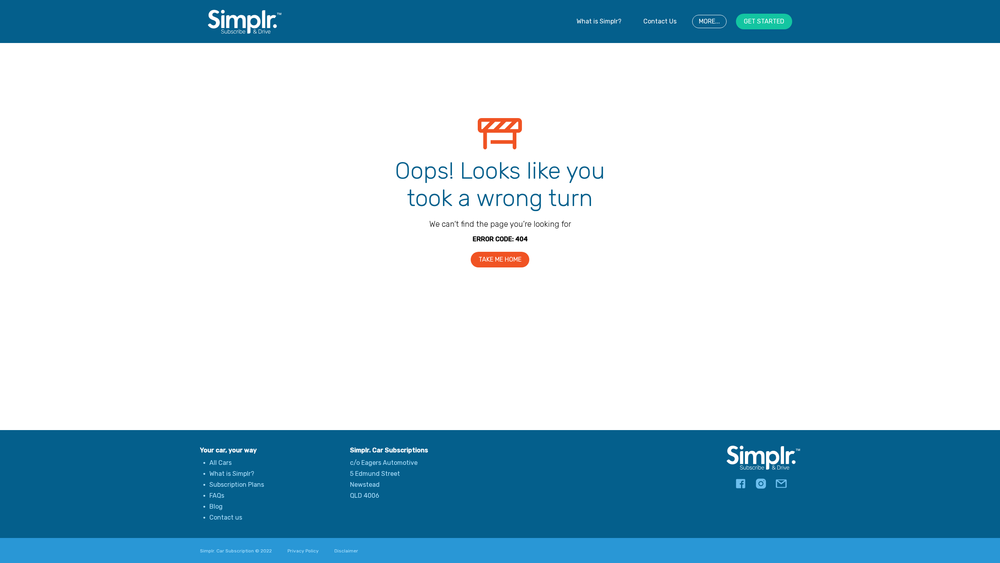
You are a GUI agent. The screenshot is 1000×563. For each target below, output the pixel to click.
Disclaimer (346, 551)
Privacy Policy (303, 551)
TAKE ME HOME (500, 259)
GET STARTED (764, 21)
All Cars (220, 462)
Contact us (225, 517)
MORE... (709, 21)
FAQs (216, 495)
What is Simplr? (599, 21)
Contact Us (660, 21)
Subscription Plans (236, 484)
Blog (216, 506)
